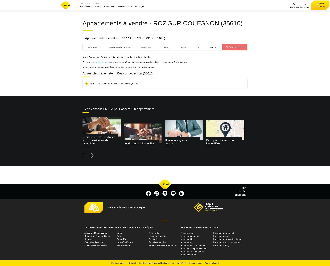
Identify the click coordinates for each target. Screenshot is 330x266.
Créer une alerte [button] (236, 47)
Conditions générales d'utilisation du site (156, 263)
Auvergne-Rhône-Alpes (95, 233)
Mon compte (304, 7)
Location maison (221, 236)
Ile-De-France (123, 245)
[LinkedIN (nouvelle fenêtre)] (181, 193)
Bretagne (88, 239)
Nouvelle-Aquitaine (158, 236)
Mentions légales (118, 263)
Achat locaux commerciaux (194, 245)
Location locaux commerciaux (227, 242)
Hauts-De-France (125, 242)
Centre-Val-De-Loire (94, 242)
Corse (119, 233)
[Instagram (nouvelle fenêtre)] (157, 193)
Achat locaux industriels (192, 252)
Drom (119, 236)
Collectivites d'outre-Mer (95, 245)
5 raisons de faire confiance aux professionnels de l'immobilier (98, 140)
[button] (85, 6)
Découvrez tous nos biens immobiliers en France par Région (118, 227)
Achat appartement (190, 236)
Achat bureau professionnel (194, 248)
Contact (132, 263)
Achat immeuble (188, 255)
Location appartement (223, 233)
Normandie (154, 233)
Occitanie (153, 239)
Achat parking (187, 239)
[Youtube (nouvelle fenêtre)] (173, 193)
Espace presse (195, 263)
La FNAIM (181, 263)
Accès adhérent (212, 263)
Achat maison (187, 233)
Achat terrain (187, 242)
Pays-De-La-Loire (157, 242)
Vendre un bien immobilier (139, 143)
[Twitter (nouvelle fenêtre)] (165, 193)
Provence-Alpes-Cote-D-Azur (163, 245)
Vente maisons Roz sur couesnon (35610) (114, 83)
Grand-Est (121, 239)
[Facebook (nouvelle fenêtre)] (148, 193)
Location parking (221, 245)
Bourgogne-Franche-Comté (97, 236)
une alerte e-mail (100, 62)
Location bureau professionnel (227, 239)
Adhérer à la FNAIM (320, 5)
